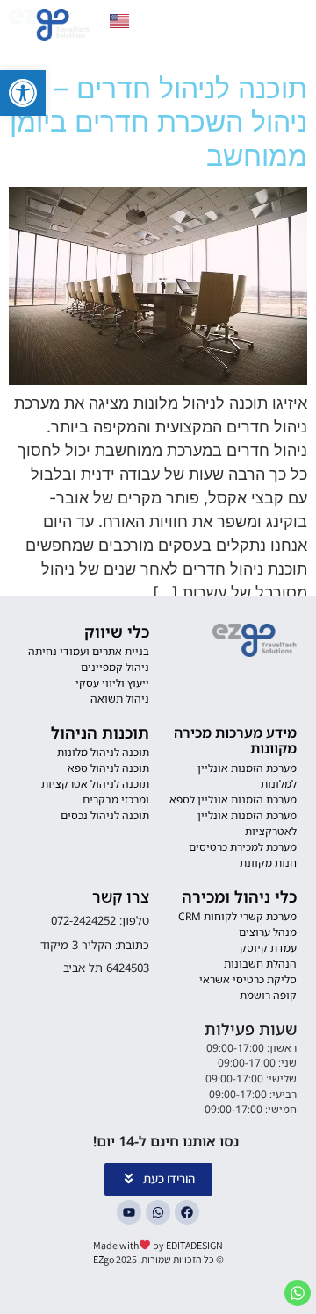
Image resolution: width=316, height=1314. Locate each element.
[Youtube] (129, 1212)
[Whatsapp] (158, 1212)
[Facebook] (187, 1212)
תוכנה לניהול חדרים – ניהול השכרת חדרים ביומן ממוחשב (158, 122)
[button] (23, 93)
